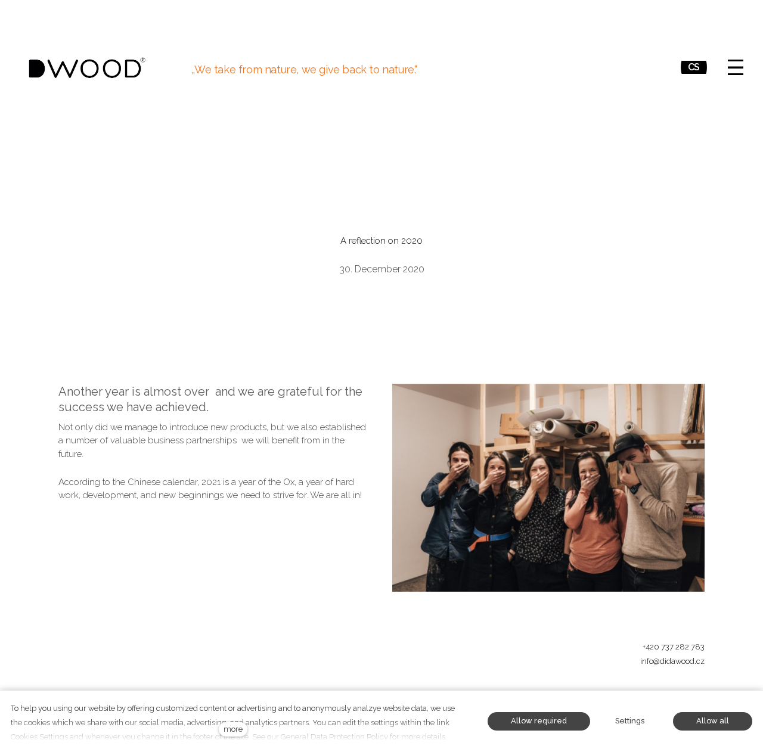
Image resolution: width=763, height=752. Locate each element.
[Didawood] (87, 67)
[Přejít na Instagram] (642, 689)
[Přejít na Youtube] (671, 689)
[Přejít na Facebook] (614, 689)
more (233, 729)
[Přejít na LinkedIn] (700, 689)
